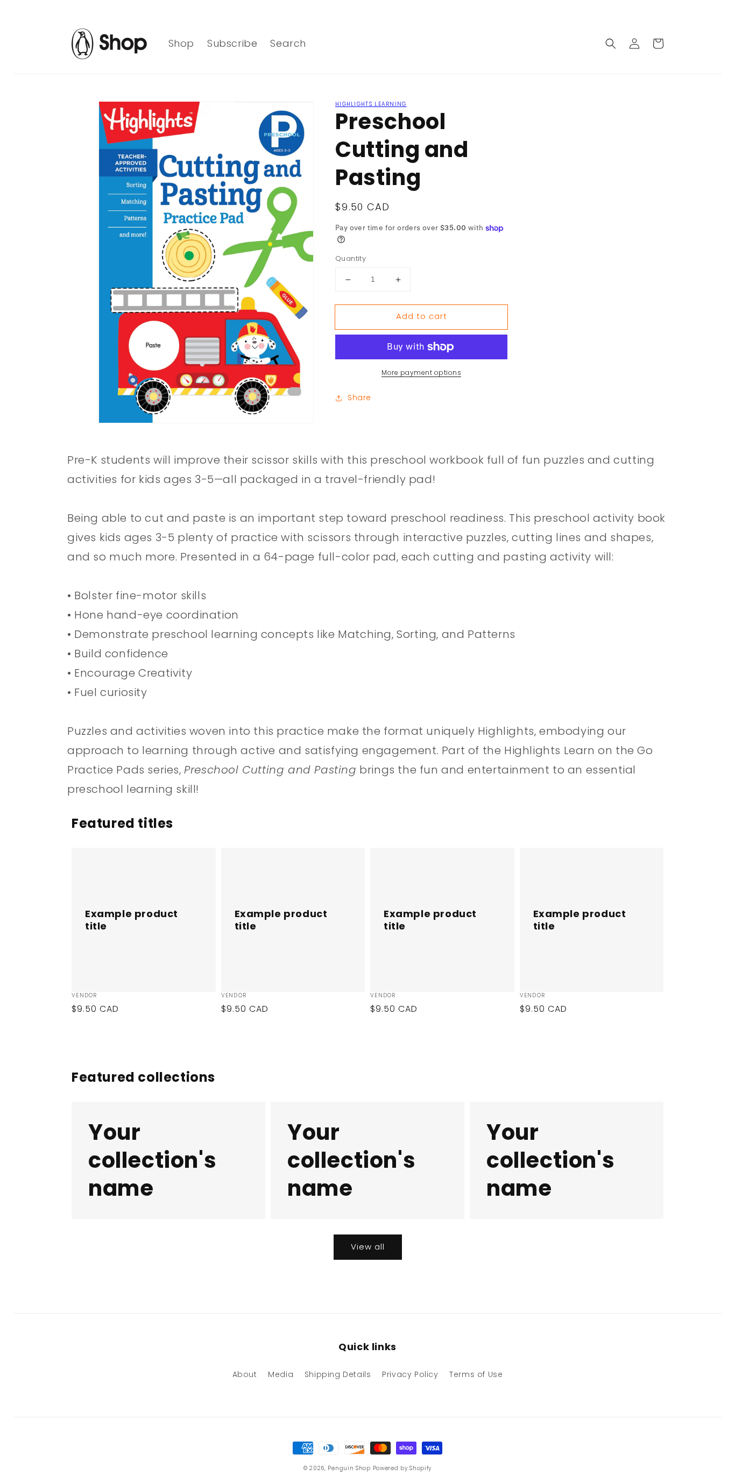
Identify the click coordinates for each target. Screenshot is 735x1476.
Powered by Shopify (402, 1468)
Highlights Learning (371, 104)
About (244, 1374)
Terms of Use (476, 1374)
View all (368, 1246)
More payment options (421, 372)
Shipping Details (338, 1374)
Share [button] (359, 397)
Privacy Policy (410, 1374)
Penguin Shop (349, 1468)
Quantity (350, 259)
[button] (611, 43)
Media (280, 1374)
